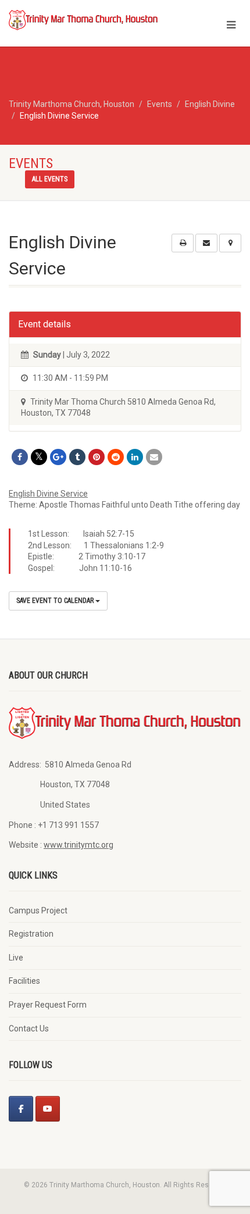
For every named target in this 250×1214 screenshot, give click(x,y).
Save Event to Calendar (55, 601)
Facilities (24, 981)
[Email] (154, 457)
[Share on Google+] (58, 457)
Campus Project (38, 910)
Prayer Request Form (48, 1004)
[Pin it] (96, 457)
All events (49, 179)
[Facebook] (21, 1109)
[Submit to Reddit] (116, 457)
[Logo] (83, 19)
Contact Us (29, 1028)
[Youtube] (47, 1109)
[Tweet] (39, 457)
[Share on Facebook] (20, 457)
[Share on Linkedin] (135, 457)
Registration (31, 933)
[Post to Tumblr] (77, 457)
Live (16, 957)
